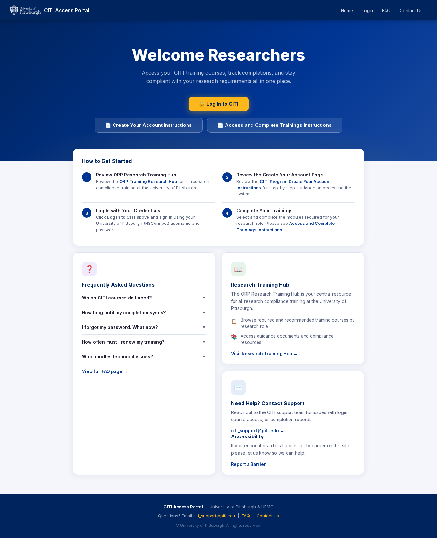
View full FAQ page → (105, 371)
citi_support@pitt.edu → (257, 430)
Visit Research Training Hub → (264, 353)
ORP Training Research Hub (148, 181)
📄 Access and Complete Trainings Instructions (275, 125)
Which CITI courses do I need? (144, 297)
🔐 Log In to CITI (218, 104)
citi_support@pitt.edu (214, 515)
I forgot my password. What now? (144, 327)
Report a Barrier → (251, 464)
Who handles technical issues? (144, 356)
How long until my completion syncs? (144, 312)
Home (347, 10)
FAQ (386, 10)
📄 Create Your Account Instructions (148, 125)
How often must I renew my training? (144, 342)
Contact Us (411, 10)
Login (367, 10)
